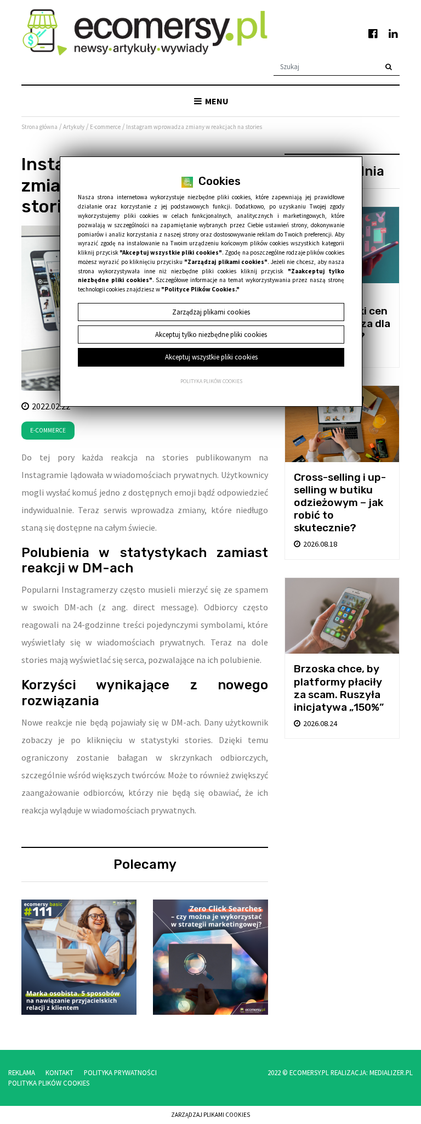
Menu (216, 100)
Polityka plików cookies (211, 381)
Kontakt (59, 1072)
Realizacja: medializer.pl (372, 1072)
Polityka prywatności (120, 1072)
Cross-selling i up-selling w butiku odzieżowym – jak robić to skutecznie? (340, 502)
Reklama (21, 1072)
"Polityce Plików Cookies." (200, 289)
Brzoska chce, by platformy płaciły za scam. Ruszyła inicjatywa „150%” (339, 687)
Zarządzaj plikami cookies (210, 1115)
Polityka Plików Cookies (48, 1082)
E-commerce (48, 430)
